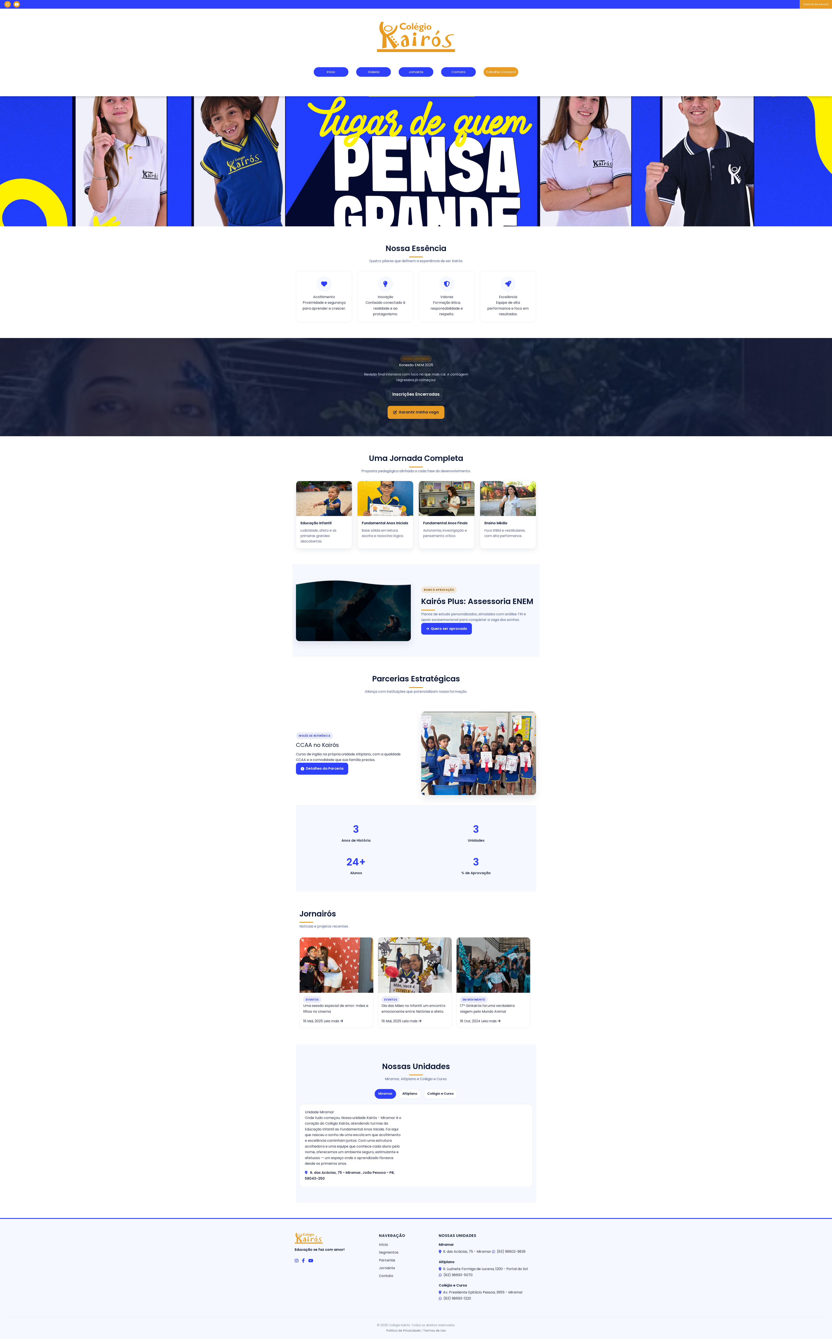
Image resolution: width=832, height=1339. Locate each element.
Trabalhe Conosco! (501, 72)
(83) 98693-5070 (458, 1274)
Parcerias (387, 1260)
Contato (459, 72)
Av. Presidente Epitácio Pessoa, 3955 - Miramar (483, 1292)
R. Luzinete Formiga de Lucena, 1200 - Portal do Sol (485, 1268)
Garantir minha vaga (419, 412)
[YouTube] (310, 1260)
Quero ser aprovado (449, 628)
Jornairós (416, 72)
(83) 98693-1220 (457, 1298)
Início (331, 72)
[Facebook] (303, 1260)
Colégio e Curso (440, 1093)
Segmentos (388, 1252)
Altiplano (409, 1093)
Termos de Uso (434, 1330)
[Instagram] (297, 1260)
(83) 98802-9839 (511, 1251)
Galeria (373, 72)
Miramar (385, 1093)
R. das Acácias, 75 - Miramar (467, 1251)
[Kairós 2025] (416, 161)
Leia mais (332, 1021)
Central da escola (816, 4)
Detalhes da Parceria (324, 768)
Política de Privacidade (403, 1330)
